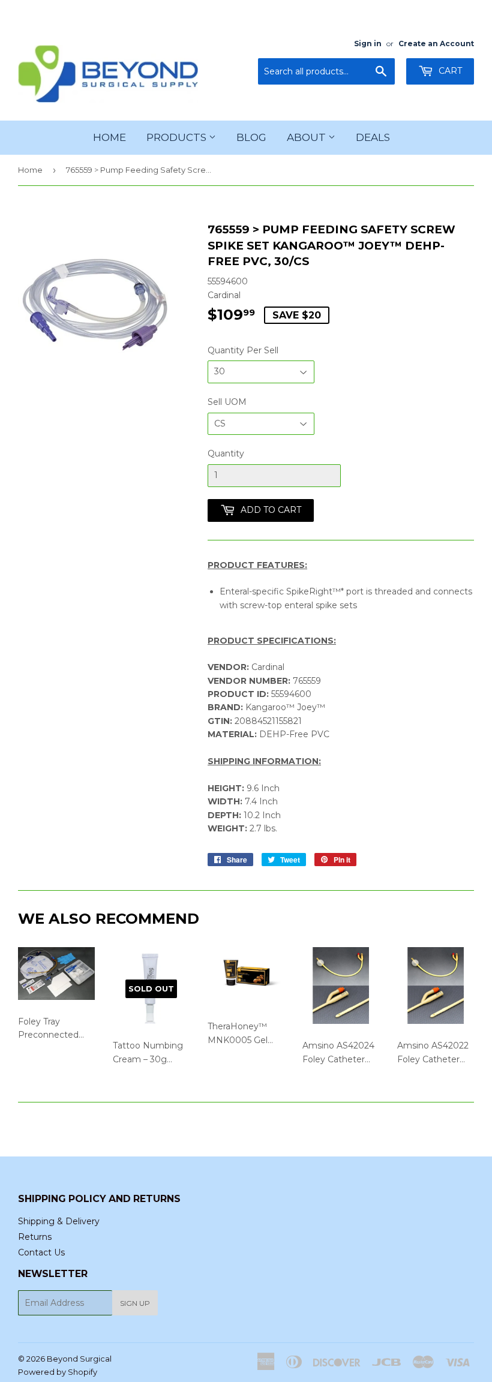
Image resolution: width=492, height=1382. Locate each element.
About (307, 137)
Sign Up (135, 1303)
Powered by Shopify (57, 1372)
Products (177, 137)
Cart (449, 70)
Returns (35, 1236)
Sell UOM (227, 401)
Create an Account (436, 43)
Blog (251, 137)
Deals (373, 137)
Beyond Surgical (79, 1358)
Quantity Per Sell (243, 350)
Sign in (368, 43)
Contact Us (41, 1252)
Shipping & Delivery (59, 1221)
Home (109, 137)
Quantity (226, 453)
